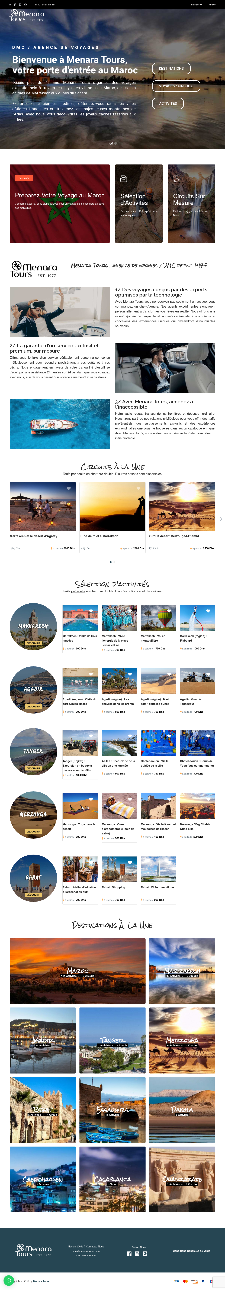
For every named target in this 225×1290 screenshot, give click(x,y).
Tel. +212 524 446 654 (45, 4)
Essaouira (112, 1109)
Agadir (42, 1040)
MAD (211, 4)
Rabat (42, 1109)
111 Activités (69, 975)
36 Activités (173, 975)
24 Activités (43, 1045)
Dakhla (182, 1109)
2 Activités (104, 1045)
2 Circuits (191, 1045)
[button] (111, 562)
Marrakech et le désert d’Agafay (33, 536)
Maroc (77, 970)
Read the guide (27, 235)
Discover (129, 235)
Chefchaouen (42, 1179)
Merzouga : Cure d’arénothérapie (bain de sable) (118, 828)
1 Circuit (122, 1045)
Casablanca (112, 1179)
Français (195, 4)
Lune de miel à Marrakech (99, 536)
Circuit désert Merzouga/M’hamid (174, 536)
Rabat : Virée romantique (157, 887)
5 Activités (34, 1114)
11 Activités (112, 1114)
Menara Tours (41, 1281)
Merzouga (182, 1040)
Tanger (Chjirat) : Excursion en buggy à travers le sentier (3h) (77, 765)
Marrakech (182, 970)
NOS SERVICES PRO (35, 121)
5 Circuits (88, 975)
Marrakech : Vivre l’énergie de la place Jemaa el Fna (115, 640)
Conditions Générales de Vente (191, 1251)
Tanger (112, 1040)
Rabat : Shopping (113, 887)
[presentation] (221, 519)
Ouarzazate (182, 1179)
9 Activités (173, 1045)
